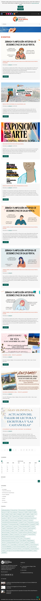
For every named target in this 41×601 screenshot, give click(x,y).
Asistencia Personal (16, 516)
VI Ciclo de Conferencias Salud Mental (19, 546)
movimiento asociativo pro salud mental (25, 532)
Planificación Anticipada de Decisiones (8, 540)
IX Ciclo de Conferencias (6, 530)
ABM (8, 512)
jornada (12, 530)
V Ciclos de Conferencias (34, 544)
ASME (22, 516)
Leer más (6, 76)
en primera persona (9, 526)
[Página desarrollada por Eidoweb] (39, 599)
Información (25, 528)
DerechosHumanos (5, 524)
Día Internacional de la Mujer (14, 524)
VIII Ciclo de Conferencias (17, 548)
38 (26, 449)
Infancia (20, 528)
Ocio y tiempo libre (24, 534)
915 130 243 (24, 570)
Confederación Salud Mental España (15, 520)
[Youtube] (6, 14)
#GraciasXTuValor (15, 510)
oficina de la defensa (31, 534)
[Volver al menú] (37, 597)
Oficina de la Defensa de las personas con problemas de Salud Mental (13, 536)
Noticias (3, 500)
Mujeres (34, 532)
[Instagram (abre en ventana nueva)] (10, 575)
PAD (18, 538)
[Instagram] (10, 14)
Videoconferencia (33, 546)
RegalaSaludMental (30, 540)
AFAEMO (34, 512)
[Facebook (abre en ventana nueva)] (2, 575)
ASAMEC (6, 516)
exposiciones (15, 526)
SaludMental (32, 542)
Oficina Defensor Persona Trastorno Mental (9, 538)
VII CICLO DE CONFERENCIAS (6, 548)
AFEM (11, 514)
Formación (33, 526)
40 (32, 449)
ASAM (3, 516)
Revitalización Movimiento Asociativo (13, 542)
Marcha (26, 530)
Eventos (3, 498)
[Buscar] (39, 13)
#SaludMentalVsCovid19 (31, 510)
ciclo (12, 518)
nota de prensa (16, 534)
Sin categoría (4, 502)
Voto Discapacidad (26, 548)
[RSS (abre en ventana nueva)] (14, 14)
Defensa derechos (31, 522)
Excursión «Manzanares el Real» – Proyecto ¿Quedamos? (15, 392)
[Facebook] (2, 14)
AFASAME (7, 514)
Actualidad (8, 29)
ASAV (10, 516)
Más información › (4, 571)
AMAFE (24, 514)
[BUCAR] (39, 481)
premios (17, 540)
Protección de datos (26, 599)
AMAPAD (27, 514)
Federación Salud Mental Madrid (24, 526)
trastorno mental (21, 544)
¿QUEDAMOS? (4, 552)
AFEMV (14, 514)
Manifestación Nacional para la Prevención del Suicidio (15, 185)
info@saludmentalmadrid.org (7, 12)
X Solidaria (3, 550)
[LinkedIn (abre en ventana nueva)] (12, 575)
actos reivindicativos (14, 512)
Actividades (4, 489)
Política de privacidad (17, 599)
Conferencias (30, 520)
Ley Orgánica (22, 530)
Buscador (3, 477)
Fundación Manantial (10, 528)
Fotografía (3, 528)
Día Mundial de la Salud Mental (8, 492)
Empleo (3, 526)
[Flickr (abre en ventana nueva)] (8, 575)
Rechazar (20, 9)
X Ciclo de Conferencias (34, 548)
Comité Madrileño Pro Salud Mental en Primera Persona (26, 518)
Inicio (4, 29)
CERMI (8, 518)
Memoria (30, 530)
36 (21, 449)
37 (23, 449)
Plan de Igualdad (27, 538)
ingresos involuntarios (31, 528)
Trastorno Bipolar (14, 544)
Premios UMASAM (5, 494)
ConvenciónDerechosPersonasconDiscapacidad (9, 522)
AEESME (26, 512)
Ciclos (15, 518)
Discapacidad (32, 524)
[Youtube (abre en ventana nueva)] (6, 575)
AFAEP (3, 514)
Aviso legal (11, 599)
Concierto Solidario (5, 520)
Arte (36, 514)
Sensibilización (4, 544)
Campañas (4, 496)
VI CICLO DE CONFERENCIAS (6, 546)
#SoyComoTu (4, 512)
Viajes (28, 546)
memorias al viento (14, 532)
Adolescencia (21, 512)
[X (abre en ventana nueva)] (4, 575)
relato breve (4, 542)
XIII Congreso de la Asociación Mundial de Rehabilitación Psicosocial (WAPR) (19, 550)
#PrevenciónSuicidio (22, 510)
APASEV (32, 514)
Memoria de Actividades (6, 532)
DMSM (37, 524)
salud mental (26, 542)
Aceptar (20, 6)
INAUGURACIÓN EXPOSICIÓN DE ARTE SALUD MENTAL (13, 143)
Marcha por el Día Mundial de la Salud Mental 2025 (14, 104)
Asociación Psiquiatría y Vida (29, 516)
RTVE (22, 542)
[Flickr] (8, 14)
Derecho (36, 522)
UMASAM (10, 64)
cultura (25, 522)
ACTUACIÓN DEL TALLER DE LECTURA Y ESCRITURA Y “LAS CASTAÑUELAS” (17, 429)
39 (29, 449)
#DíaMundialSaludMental (6, 510)
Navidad (11, 534)
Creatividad (21, 522)
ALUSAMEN (19, 514)
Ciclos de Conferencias (6, 490)
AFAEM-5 (30, 512)
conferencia (25, 520)
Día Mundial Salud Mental (24, 524)
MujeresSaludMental (5, 534)
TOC (8, 544)
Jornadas (16, 530)
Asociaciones (4, 518)
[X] (4, 14)
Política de (34, 599)
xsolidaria (35, 550)
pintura (21, 538)
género (16, 528)
